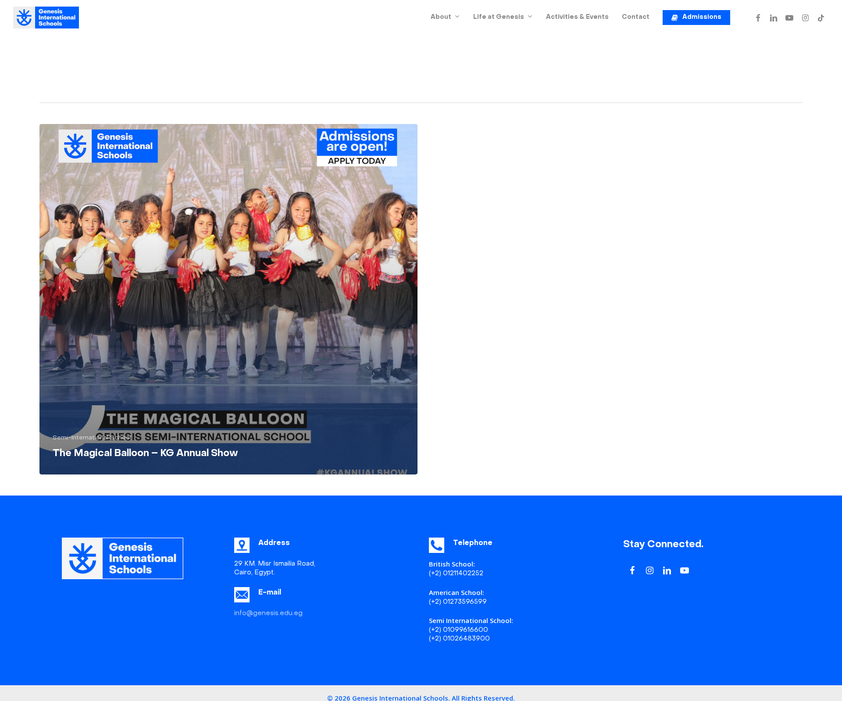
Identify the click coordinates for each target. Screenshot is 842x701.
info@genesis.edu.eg (268, 613)
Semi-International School (92, 438)
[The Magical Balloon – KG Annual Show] (228, 299)
